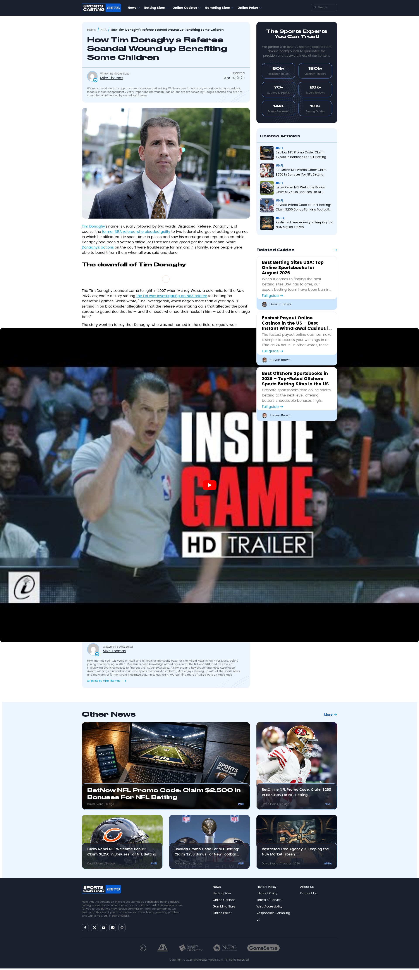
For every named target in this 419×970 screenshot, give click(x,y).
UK (258, 919)
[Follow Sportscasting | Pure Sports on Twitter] (94, 927)
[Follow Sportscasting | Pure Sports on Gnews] (122, 927)
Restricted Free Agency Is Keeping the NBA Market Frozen (295, 851)
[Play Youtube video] (209, 485)
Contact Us (308, 893)
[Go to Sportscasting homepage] (101, 7)
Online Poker (248, 7)
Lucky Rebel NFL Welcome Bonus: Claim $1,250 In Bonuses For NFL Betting (121, 851)
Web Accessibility (269, 906)
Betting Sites (154, 7)
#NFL (241, 804)
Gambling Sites (217, 7)
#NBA (328, 863)
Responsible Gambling (273, 913)
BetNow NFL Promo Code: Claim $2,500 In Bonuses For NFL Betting (164, 794)
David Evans (95, 804)
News (132, 7)
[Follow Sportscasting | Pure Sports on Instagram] (113, 927)
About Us (307, 886)
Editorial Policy (266, 893)
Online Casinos (185, 7)
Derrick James (280, 304)
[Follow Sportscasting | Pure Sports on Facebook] (85, 927)
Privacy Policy (266, 886)
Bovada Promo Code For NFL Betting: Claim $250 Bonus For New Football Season (207, 852)
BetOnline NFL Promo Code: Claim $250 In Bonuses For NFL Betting (296, 792)
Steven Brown (280, 360)
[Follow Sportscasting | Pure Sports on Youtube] (103, 927)
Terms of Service (269, 900)
